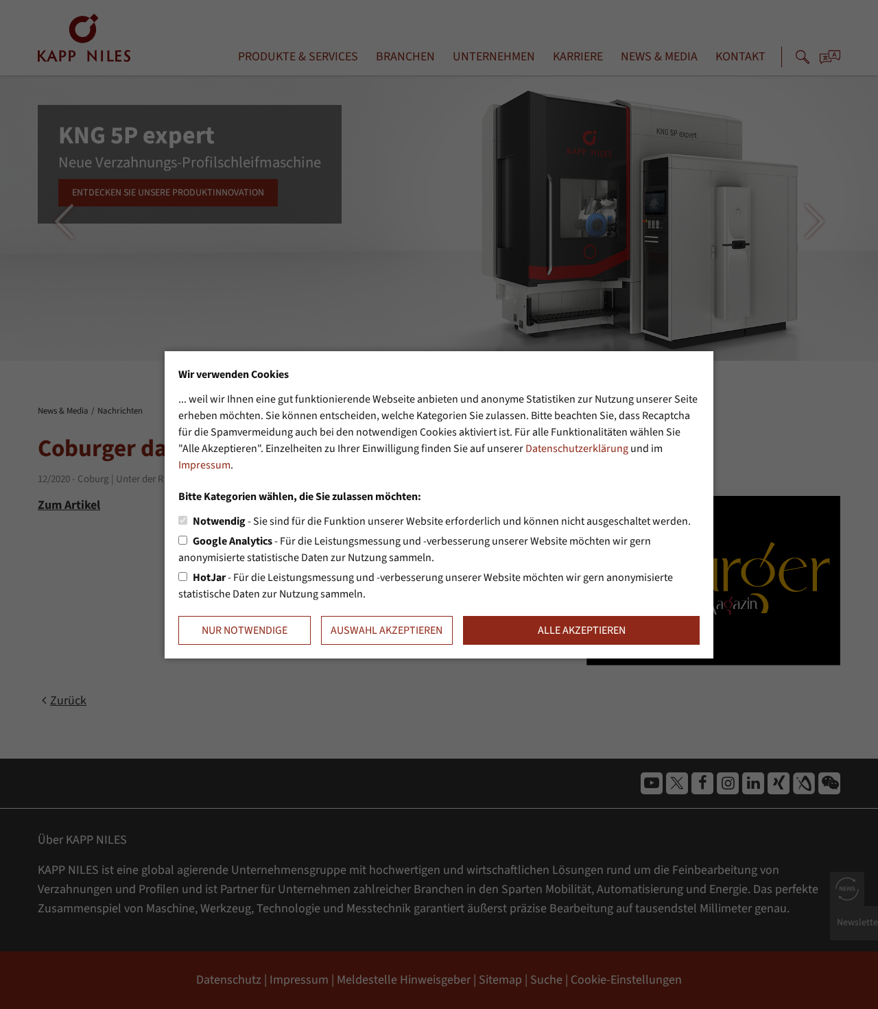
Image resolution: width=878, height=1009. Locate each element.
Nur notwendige (244, 630)
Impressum (204, 465)
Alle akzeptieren (582, 630)
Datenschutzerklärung (576, 448)
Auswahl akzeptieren (386, 630)
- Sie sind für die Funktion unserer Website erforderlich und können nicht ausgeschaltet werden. (442, 521)
